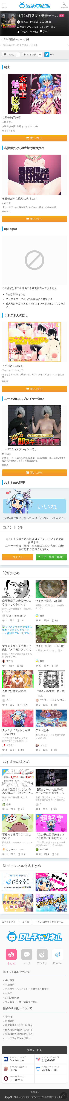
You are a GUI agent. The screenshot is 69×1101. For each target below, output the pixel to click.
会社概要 (9, 980)
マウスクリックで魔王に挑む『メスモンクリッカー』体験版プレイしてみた (16, 651)
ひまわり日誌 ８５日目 (50, 646)
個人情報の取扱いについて (19, 1029)
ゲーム (46, 31)
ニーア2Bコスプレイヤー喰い (19, 449)
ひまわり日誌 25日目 (49, 600)
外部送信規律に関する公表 (19, 1034)
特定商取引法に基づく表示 (19, 1025)
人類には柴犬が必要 (14, 691)
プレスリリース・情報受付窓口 (21, 1002)
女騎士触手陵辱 (11, 117)
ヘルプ (8, 993)
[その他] (51, 54)
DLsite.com (18, 1059)
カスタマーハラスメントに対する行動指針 (27, 989)
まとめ (25, 921)
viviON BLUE (50, 1069)
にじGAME (50, 1059)
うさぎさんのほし (12, 365)
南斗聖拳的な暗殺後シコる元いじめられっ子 (16, 602)
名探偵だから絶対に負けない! (19, 198)
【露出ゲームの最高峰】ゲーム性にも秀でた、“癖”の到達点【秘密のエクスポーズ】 (51, 795)
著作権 (8, 1016)
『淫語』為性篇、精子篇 (50, 691)
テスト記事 (42, 730)
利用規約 (9, 984)
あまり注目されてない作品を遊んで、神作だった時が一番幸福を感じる (16, 793)
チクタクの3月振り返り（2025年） (16, 732)
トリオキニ (18, 1078)
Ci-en (18, 1069)
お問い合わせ (12, 997)
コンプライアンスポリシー (19, 1038)
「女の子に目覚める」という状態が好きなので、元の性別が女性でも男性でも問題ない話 (50, 840)
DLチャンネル (34, 5)
